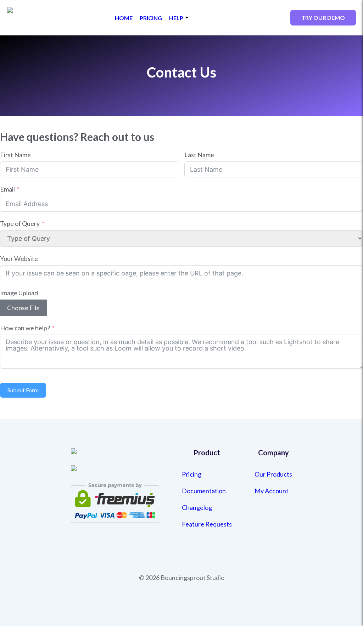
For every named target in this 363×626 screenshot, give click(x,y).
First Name (15, 155)
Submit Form (23, 390)
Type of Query (20, 223)
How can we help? (25, 328)
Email (7, 189)
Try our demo (323, 17)
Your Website (19, 258)
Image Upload (19, 293)
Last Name (199, 155)
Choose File (23, 308)
